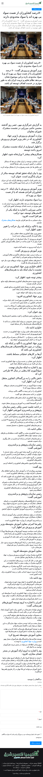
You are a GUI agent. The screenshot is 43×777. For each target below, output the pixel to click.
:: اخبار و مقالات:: (36, 9)
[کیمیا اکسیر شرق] (34, 3)
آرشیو (17, 765)
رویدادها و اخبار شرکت (9, 763)
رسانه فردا (16, 773)
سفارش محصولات (25, 765)
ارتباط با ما (16, 767)
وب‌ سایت (39, 727)
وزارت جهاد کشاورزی (28, 641)
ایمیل (40, 719)
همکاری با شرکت (25, 767)
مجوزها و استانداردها (22, 763)
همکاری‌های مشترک (8, 220)
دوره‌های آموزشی (37, 765)
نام (40, 711)
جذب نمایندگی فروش (8, 765)
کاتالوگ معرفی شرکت (35, 763)
